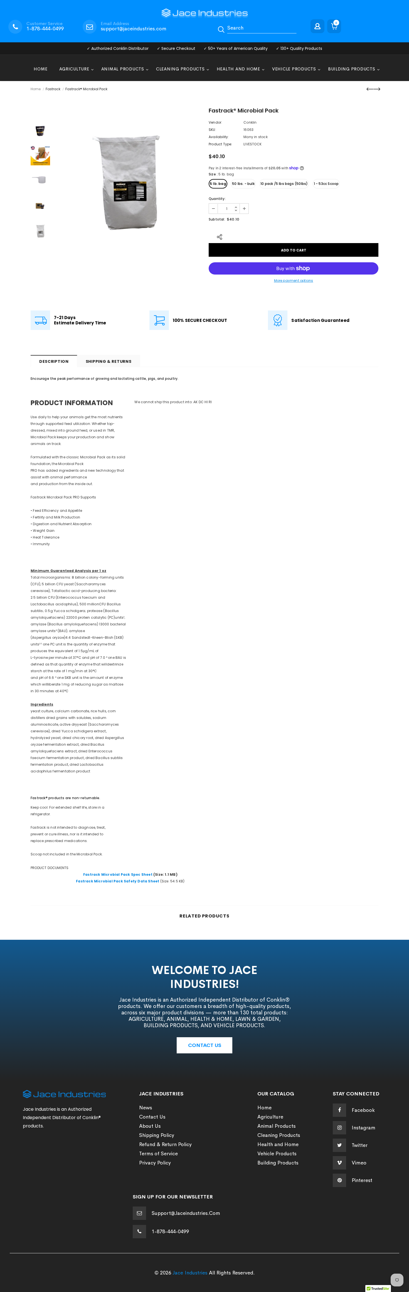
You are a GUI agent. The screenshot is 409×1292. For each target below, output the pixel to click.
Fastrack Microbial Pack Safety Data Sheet (117, 881)
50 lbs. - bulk (243, 183)
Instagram (363, 1128)
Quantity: (217, 198)
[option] (128, 181)
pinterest (362, 1180)
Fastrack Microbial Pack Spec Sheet (117, 874)
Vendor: (215, 122)
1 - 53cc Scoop (326, 183)
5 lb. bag (218, 183)
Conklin (250, 122)
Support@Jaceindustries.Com (186, 1213)
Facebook (363, 1110)
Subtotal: (217, 219)
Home (36, 89)
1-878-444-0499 (45, 29)
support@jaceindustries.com (133, 29)
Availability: (219, 136)
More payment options (293, 280)
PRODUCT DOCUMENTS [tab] (50, 867)
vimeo (359, 1163)
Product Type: (220, 144)
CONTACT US (204, 1045)
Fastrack (53, 89)
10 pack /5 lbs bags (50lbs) (284, 183)
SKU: (212, 129)
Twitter (360, 1145)
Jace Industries (190, 1273)
